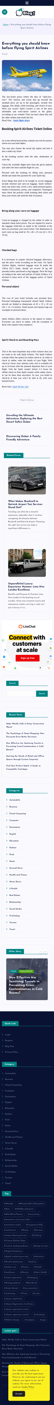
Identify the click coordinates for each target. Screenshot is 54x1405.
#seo (8, 1209)
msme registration (14, 1278)
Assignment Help (35, 1225)
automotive (11, 1230)
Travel (4, 54)
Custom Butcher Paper (16, 1241)
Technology (14, 916)
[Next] (46, 951)
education (39, 1256)
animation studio (13, 1225)
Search (12, 683)
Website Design (13, 1320)
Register (9, 1041)
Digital (12, 834)
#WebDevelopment (24, 1209)
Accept (18, 1394)
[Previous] (41, 951)
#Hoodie (9, 1204)
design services (41, 1246)
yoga (43, 1320)
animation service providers (18, 1220)
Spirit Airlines (28, 400)
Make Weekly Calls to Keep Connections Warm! (24, 1340)
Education (14, 841)
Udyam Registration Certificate (19, 1304)
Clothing (37, 1235)
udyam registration (14, 1299)
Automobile (14, 800)
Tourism (12, 923)
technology (10, 1293)
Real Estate (14, 895)
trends (36, 1293)
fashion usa (11, 1267)
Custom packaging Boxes (17, 1246)
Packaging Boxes (13, 1283)
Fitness (26, 1267)
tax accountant (31, 1288)
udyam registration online (17, 1309)
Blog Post (9, 1046)
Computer (14, 820)
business (39, 1230)
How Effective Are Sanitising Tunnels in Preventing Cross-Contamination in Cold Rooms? (24, 746)
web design (40, 1315)
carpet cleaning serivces (16, 1235)
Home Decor (15, 882)
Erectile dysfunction (14, 1262)
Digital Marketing (14, 1251)
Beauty (25, 1230)
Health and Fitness (18, 875)
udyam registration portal (17, 1315)
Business (13, 807)
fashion (33, 1262)
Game (12, 861)
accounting (34, 1214)
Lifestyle (13, 889)
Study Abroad (12, 1288)
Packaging (33, 1278)
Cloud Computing (17, 814)
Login (8, 1035)
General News (16, 868)
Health (38, 1267)
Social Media (15, 909)
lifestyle (25, 1272)
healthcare (10, 1272)
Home (5, 25)
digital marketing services (17, 1256)
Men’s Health (41, 1272)
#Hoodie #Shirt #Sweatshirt (32, 1204)
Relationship (15, 902)
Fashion (12, 848)
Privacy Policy (11, 1052)
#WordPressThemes (14, 1214)
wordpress (30, 1320)
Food (11, 854)
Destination (14, 827)
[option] (27, 979)
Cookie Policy (27, 1387)
